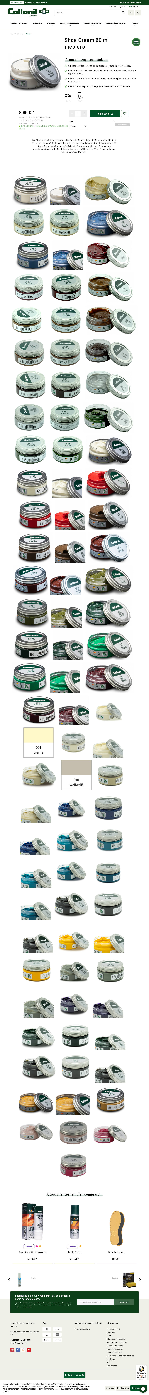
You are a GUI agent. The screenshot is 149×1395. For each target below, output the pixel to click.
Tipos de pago (112, 1365)
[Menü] (145, 1366)
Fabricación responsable (116, 1339)
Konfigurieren (123, 1388)
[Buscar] (123, 13)
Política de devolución (115, 1345)
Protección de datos (114, 1352)
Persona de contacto (82, 1329)
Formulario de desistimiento (117, 1342)
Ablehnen (110, 1388)
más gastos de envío (44, 117)
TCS (108, 1362)
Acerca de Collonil (113, 1329)
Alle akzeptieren (138, 1388)
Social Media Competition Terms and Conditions (120, 1357)
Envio (109, 1335)
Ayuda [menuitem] (121, 7)
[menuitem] (113, 6)
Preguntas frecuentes (115, 1349)
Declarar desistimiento (74, 1375)
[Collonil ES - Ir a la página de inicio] (28, 11)
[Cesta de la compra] (138, 12)
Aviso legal (111, 1332)
